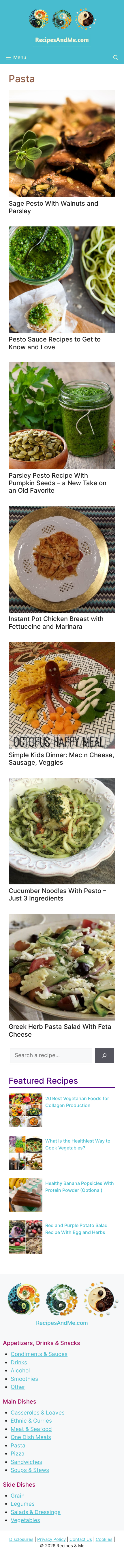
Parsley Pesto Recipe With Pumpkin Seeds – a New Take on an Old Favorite (57, 483)
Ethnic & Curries (31, 1420)
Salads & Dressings (36, 1512)
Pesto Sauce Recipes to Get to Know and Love (55, 342)
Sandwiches (26, 1462)
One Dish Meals (31, 1437)
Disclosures (21, 1539)
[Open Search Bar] (116, 57)
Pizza (18, 1453)
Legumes (23, 1503)
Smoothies (24, 1379)
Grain (18, 1495)
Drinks (19, 1362)
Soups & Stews (30, 1470)
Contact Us (80, 1539)
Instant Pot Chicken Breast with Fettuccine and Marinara (56, 622)
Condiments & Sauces (39, 1354)
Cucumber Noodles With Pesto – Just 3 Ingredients (57, 894)
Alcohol (20, 1370)
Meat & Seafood (31, 1429)
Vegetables (25, 1520)
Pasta (18, 1445)
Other (18, 1387)
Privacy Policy (51, 1539)
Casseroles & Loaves (38, 1412)
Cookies (104, 1539)
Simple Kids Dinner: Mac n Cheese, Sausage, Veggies (61, 758)
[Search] (104, 1055)
